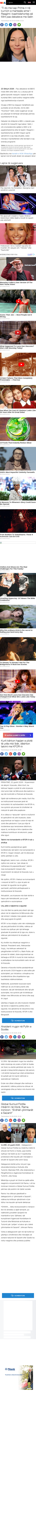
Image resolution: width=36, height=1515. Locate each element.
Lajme (10, 2)
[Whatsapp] (19, 25)
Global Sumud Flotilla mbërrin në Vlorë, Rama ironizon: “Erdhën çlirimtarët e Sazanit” (17, 1108)
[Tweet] (6, 25)
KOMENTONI (20, 1021)
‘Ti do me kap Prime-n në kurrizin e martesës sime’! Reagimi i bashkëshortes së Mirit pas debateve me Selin (17, 12)
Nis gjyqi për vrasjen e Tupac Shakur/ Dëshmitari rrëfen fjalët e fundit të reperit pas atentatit (16, 218)
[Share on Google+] (10, 754)
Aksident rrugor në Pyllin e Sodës (16, 1028)
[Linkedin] (10, 25)
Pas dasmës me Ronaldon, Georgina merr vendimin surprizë (17, 189)
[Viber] (14, 25)
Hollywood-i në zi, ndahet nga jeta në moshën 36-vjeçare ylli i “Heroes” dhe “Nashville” (15, 248)
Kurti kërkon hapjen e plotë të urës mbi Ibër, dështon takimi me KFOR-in (16, 743)
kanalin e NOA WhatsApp (22, 153)
